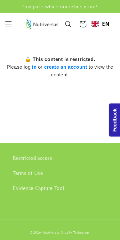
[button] (8, 24)
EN (105, 24)
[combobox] (100, 24)
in (34, 67)
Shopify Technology (75, 232)
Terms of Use (28, 173)
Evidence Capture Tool (38, 188)
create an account (65, 67)
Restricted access (32, 158)
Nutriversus (51, 232)
